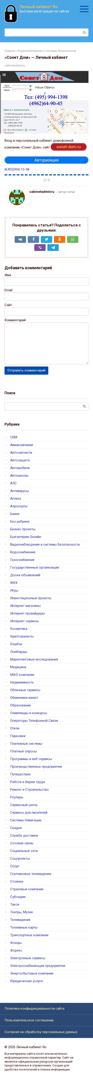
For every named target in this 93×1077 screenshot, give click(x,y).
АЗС (13, 483)
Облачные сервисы (25, 690)
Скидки (16, 828)
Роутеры (16, 797)
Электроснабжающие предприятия (37, 966)
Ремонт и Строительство (29, 790)
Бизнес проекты (22, 529)
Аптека (15, 498)
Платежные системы (26, 744)
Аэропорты (19, 506)
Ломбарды (18, 652)
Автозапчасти (21, 453)
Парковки (18, 736)
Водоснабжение (22, 552)
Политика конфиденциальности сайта (34, 1008)
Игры (14, 590)
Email (8, 290)
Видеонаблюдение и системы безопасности (45, 544)
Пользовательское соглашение (29, 1020)
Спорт (14, 866)
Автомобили (20, 468)
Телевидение (20, 920)
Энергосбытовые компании (31, 973)
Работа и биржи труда (27, 782)
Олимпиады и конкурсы (28, 713)
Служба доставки (24, 835)
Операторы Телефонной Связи (34, 721)
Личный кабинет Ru (39, 6)
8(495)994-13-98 (17, 169)
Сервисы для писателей (28, 813)
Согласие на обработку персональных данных (41, 1032)
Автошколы (19, 476)
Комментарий (15, 320)
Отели (14, 728)
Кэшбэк (16, 644)
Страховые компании (26, 889)
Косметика (18, 629)
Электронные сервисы (27, 958)
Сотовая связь (21, 843)
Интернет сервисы (24, 621)
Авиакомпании (21, 445)
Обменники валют (24, 698)
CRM (13, 437)
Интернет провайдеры (27, 613)
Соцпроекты (20, 858)
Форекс (16, 950)
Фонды (16, 943)
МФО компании (22, 675)
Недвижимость (22, 682)
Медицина (18, 667)
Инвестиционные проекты (30, 598)
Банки (14, 514)
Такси (14, 904)
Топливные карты (23, 927)
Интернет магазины (25, 606)
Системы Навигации (25, 820)
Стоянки (16, 881)
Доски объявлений (25, 575)
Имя (8, 275)
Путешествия (20, 774)
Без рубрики (19, 521)
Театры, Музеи (21, 912)
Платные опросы (23, 751)
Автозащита (20, 460)
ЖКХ (13, 583)
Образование (20, 705)
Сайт (8, 305)
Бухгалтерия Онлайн (25, 537)
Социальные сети (24, 851)
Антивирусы (19, 491)
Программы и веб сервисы (31, 759)
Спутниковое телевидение (30, 874)
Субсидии (18, 897)
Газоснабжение (22, 560)
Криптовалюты (22, 636)
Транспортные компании (29, 935)
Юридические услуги (26, 981)
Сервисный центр (23, 805)
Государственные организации (34, 567)
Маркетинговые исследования (34, 659)
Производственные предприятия (36, 767)
